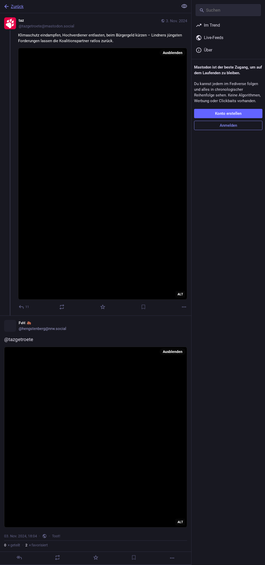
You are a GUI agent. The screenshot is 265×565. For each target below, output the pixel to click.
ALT (180, 294)
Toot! (56, 536)
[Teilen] (62, 307)
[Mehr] (184, 307)
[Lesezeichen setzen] (143, 307)
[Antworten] (19, 557)
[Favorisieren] (103, 307)
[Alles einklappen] (184, 6)
